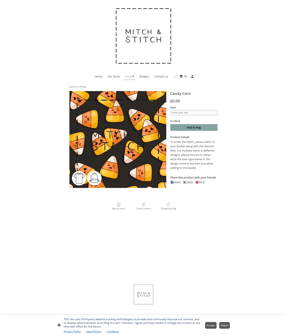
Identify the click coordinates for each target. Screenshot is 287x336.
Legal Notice (93, 331)
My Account (118, 208)
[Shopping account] (192, 76)
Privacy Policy (72, 331)
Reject (224, 325)
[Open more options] (174, 76)
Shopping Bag (168, 208)
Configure (113, 331)
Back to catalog (77, 86)
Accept (211, 325)
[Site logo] (143, 35)
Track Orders (143, 208)
